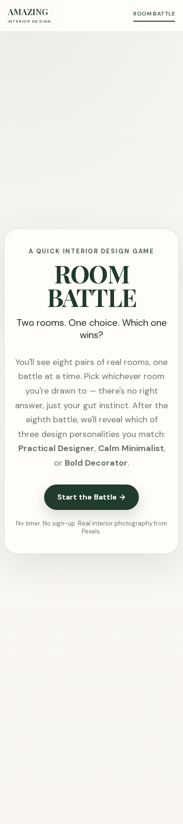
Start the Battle (91, 497)
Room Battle (154, 13)
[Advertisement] (91, 128)
